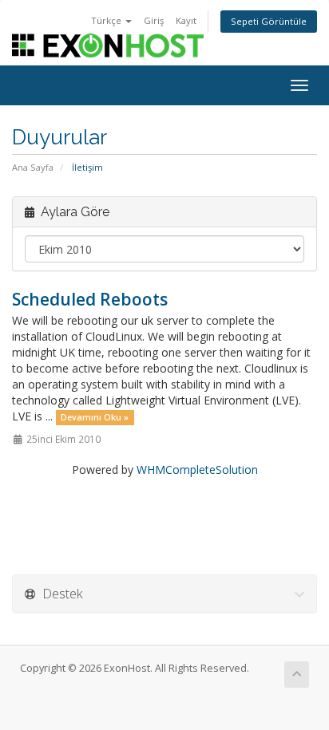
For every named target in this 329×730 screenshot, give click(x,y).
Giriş (154, 20)
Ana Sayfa (33, 167)
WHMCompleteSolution (197, 469)
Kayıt (186, 20)
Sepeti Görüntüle (269, 21)
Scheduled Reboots (90, 299)
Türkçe (107, 20)
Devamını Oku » (95, 417)
